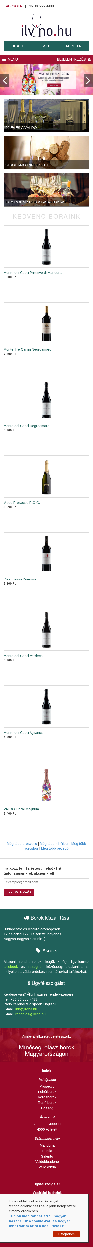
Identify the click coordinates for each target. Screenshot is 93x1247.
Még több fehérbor (55, 844)
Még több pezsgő (55, 848)
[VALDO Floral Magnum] (46, 783)
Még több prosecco (22, 844)
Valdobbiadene (47, 1162)
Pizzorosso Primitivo (20, 579)
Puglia (47, 1151)
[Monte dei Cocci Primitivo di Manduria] (46, 246)
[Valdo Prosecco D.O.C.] (46, 476)
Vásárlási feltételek (47, 1192)
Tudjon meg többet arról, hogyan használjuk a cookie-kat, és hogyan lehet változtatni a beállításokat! (40, 1221)
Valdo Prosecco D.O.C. (22, 503)
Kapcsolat (14, 6)
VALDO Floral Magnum (21, 809)
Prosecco (47, 1086)
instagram (35, 967)
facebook (11, 967)
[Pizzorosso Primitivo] (46, 553)
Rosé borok (47, 1103)
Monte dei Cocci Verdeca (23, 656)
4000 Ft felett (47, 1129)
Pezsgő (47, 1108)
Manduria (47, 1145)
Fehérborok (47, 1092)
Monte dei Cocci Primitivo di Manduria (33, 273)
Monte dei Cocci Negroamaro (26, 426)
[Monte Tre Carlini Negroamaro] (46, 323)
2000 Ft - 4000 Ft (47, 1124)
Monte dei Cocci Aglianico (24, 733)
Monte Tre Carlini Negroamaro (27, 349)
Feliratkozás (18, 891)
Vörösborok (47, 1097)
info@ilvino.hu (26, 1009)
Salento (47, 1156)
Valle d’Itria (47, 1167)
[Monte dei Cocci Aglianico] (46, 706)
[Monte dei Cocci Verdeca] (46, 630)
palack (18, 46)
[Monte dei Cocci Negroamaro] (46, 400)
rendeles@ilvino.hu (30, 1014)
